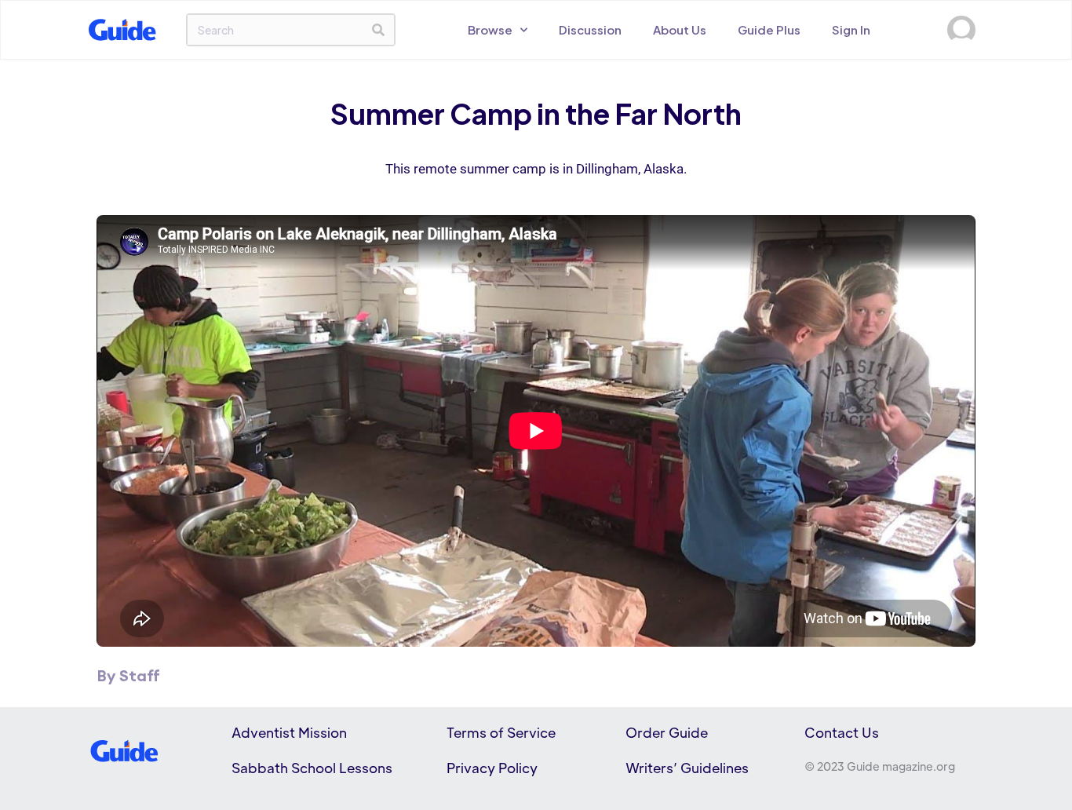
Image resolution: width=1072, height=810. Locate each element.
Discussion (590, 29)
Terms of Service (501, 732)
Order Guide (666, 732)
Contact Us (841, 732)
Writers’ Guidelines (687, 767)
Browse (490, 29)
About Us (679, 29)
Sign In (851, 29)
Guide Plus (769, 29)
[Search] (378, 30)
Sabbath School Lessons (312, 767)
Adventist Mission (289, 732)
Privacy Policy (492, 767)
